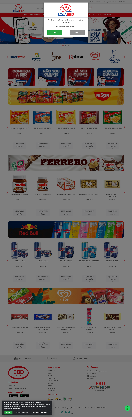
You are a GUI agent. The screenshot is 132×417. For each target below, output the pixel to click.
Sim (54, 32)
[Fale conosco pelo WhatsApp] (127, 408)
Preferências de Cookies (40, 412)
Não (77, 32)
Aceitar (8, 412)
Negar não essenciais (21, 412)
